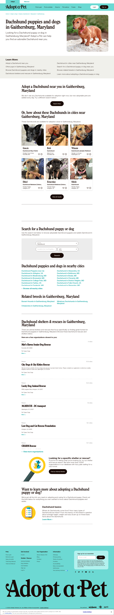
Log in (22, 570)
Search (57, 255)
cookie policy (8, 613)
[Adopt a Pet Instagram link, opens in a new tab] (90, 572)
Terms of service (57, 559)
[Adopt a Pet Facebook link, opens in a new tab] (76, 572)
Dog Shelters (24, 563)
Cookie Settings (44, 607)
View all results (57, 197)
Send (100, 557)
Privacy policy (57, 557)
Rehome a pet (9, 557)
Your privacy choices (59, 570)
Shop (79, 7)
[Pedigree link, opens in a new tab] (100, 607)
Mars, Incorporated (58, 566)
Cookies (55, 561)
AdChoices (56, 568)
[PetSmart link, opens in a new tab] (93, 607)
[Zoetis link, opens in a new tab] (106, 607)
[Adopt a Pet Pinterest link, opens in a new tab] (83, 572)
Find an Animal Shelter (58, 471)
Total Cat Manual (10, 563)
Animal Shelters (25, 561)
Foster (74, 7)
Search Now (57, 103)
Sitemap (55, 554)
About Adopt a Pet (42, 554)
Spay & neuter (10, 559)
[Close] (111, 612)
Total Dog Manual (11, 561)
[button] (39, 154)
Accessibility (56, 563)
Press (38, 561)
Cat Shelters (24, 565)
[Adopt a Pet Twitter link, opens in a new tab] (79, 572)
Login (94, 7)
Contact (39, 559)
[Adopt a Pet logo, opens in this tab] (57, 592)
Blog (38, 557)
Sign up (104, 7)
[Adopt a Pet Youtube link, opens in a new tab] (86, 572)
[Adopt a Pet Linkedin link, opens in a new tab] (93, 572)
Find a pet (8, 554)
